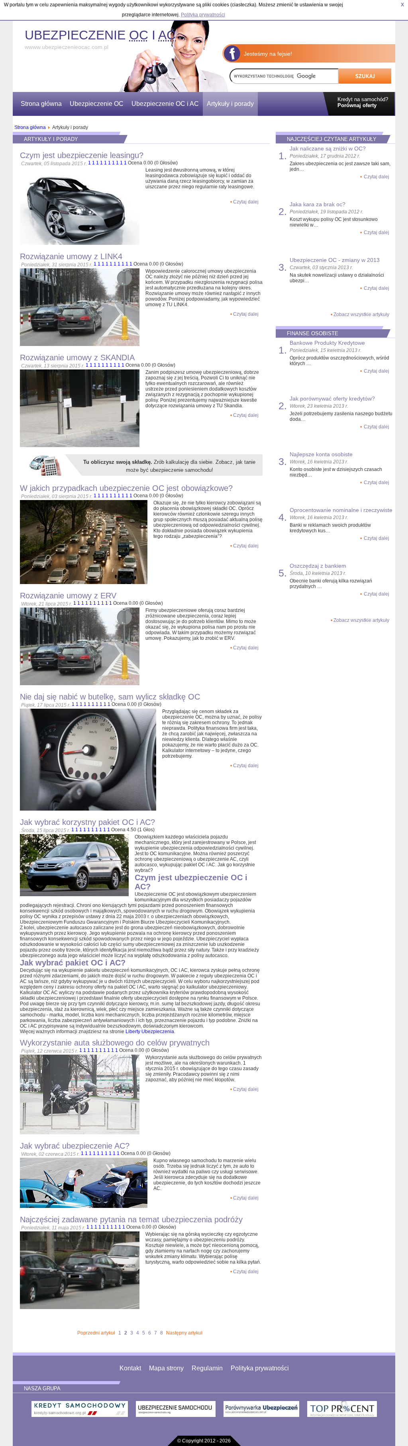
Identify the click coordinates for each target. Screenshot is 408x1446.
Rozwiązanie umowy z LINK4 (71, 256)
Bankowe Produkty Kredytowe (327, 343)
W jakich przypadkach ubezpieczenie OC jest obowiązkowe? (126, 488)
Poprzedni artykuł (96, 1333)
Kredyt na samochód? (362, 102)
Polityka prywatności (260, 1368)
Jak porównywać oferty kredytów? (332, 398)
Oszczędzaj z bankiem (318, 566)
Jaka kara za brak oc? (317, 204)
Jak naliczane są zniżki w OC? (328, 148)
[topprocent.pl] (342, 1410)
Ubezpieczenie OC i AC (165, 103)
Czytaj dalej (246, 202)
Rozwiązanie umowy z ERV (68, 595)
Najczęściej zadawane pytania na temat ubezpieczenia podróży (131, 1219)
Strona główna (41, 103)
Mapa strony (166, 1368)
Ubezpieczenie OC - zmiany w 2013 (335, 260)
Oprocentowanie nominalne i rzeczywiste (341, 510)
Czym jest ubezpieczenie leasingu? (81, 155)
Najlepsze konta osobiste (321, 454)
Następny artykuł (184, 1333)
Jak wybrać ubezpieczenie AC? (74, 1145)
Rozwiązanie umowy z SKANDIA (77, 357)
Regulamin (207, 1368)
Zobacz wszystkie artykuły (361, 314)
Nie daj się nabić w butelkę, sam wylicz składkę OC (110, 696)
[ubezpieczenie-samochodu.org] (176, 1410)
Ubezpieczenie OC (97, 103)
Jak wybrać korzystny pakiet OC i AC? (87, 822)
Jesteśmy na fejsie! (268, 54)
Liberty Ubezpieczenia (150, 1031)
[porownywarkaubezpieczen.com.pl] (261, 1410)
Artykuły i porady (230, 103)
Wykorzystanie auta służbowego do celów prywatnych (115, 1042)
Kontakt (130, 1368)
